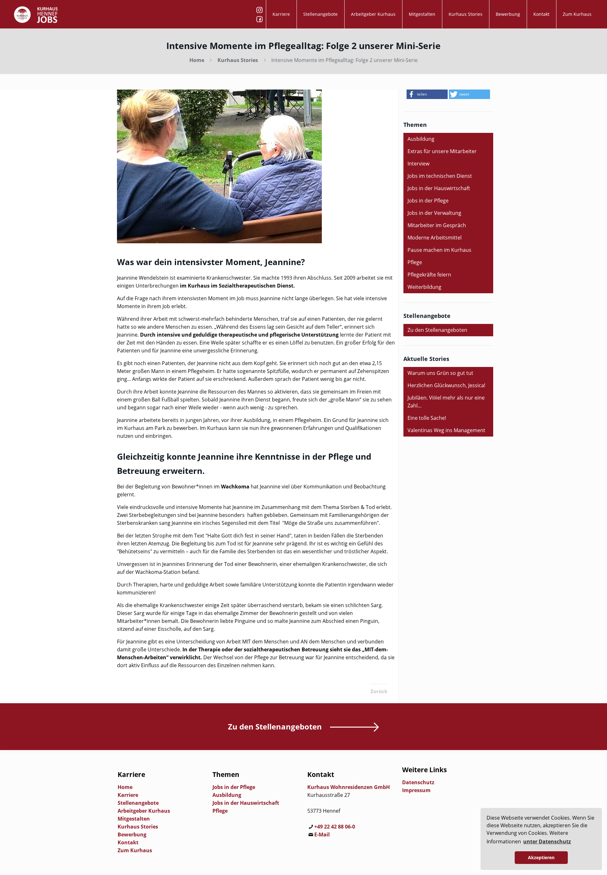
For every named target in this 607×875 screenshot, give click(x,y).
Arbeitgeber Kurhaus (144, 810)
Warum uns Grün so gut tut (440, 372)
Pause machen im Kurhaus (439, 249)
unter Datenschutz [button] (547, 841)
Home (196, 60)
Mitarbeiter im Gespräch (437, 225)
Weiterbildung (424, 286)
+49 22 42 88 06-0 (334, 826)
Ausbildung (421, 138)
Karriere (128, 794)
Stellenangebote (138, 802)
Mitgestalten (134, 818)
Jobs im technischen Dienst (440, 175)
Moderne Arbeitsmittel (435, 237)
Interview (418, 163)
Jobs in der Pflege (428, 200)
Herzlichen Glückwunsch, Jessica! (446, 385)
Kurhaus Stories (238, 60)
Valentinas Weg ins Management (446, 430)
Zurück (379, 691)
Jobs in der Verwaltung (434, 212)
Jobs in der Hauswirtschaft (439, 188)
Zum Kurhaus (135, 850)
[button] (427, 94)
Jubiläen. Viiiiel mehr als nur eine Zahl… (446, 401)
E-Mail (322, 834)
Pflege (415, 262)
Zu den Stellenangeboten (437, 329)
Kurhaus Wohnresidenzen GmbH (348, 787)
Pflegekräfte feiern (429, 274)
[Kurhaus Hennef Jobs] (35, 14)
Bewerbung (132, 834)
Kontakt (128, 842)
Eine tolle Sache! (427, 417)
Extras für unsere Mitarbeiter (442, 151)
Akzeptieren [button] (541, 857)
